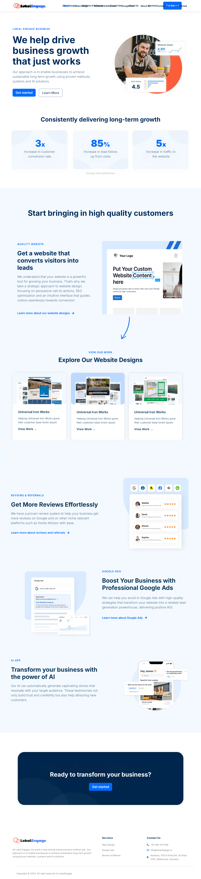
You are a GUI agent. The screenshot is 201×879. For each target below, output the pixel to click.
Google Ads (128, 6)
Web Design (81, 6)
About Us (145, 6)
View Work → (27, 429)
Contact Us (162, 6)
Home (65, 6)
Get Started (181, 6)
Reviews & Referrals (104, 6)
